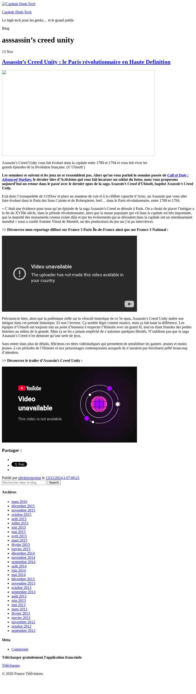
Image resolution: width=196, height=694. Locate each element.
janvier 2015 (20, 549)
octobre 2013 (21, 588)
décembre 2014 (23, 553)
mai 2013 (18, 605)
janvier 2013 (20, 618)
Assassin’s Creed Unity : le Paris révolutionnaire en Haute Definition (86, 62)
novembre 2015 (23, 510)
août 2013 (19, 596)
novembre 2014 (23, 557)
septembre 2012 (23, 631)
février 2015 (20, 545)
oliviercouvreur (29, 478)
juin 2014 (18, 570)
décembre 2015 (23, 506)
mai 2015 (18, 532)
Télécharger (11, 665)
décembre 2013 (23, 579)
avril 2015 (19, 536)
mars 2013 (19, 609)
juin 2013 (18, 600)
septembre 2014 (23, 562)
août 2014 (19, 566)
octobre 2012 (21, 626)
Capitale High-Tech (17, 12)
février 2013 (20, 613)
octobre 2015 (21, 514)
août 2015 (19, 519)
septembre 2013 (23, 592)
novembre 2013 (23, 583)
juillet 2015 (19, 523)
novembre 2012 (23, 622)
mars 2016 (19, 502)
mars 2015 (19, 540)
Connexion (19, 649)
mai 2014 (18, 575)
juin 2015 (18, 527)
